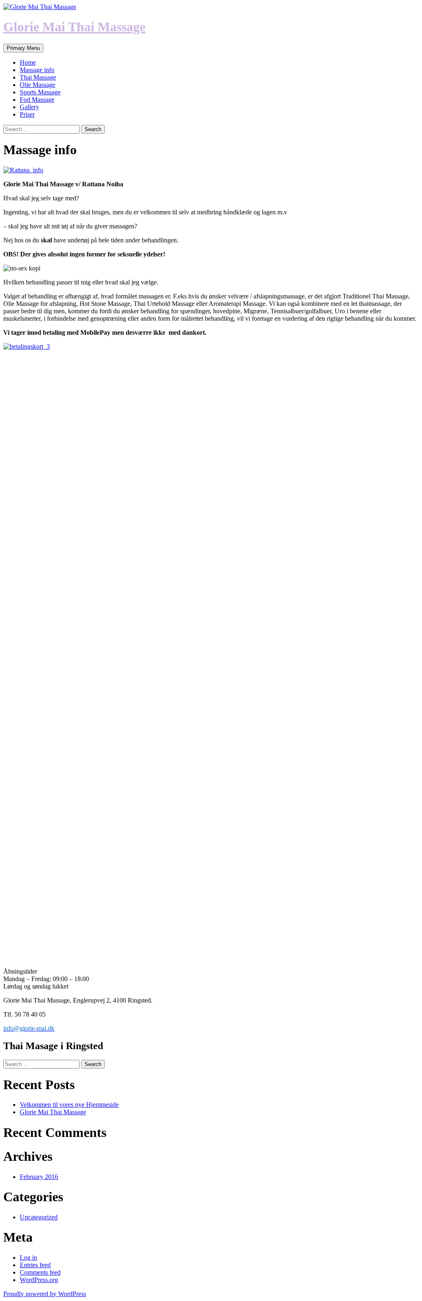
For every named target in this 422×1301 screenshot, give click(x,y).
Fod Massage (37, 99)
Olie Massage (37, 84)
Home (28, 62)
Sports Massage (40, 92)
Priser (27, 114)
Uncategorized (39, 1217)
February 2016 (39, 1176)
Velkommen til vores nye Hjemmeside (69, 1104)
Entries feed (35, 1264)
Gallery (29, 106)
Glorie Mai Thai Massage (74, 26)
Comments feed (40, 1272)
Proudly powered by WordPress (44, 1293)
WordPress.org (39, 1279)
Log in (28, 1257)
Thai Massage (38, 77)
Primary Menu (23, 48)
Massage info (37, 69)
